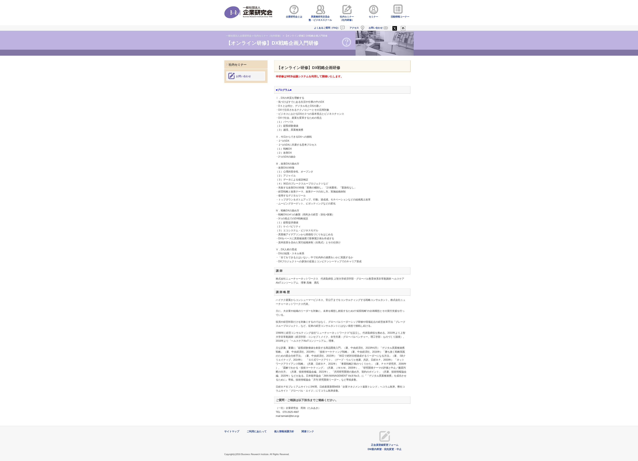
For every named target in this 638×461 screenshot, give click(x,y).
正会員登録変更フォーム (384, 444)
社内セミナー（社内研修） (347, 18)
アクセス (354, 27)
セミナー (373, 16)
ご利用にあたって (257, 431)
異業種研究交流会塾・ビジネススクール (320, 18)
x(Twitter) (394, 28)
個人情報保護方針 (284, 431)
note (403, 28)
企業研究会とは (294, 16)
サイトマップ (231, 431)
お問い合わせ (376, 27)
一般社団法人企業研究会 (239, 35)
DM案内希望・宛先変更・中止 (385, 449)
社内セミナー (238, 64)
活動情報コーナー (400, 16)
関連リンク (308, 431)
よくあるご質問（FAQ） (327, 27)
